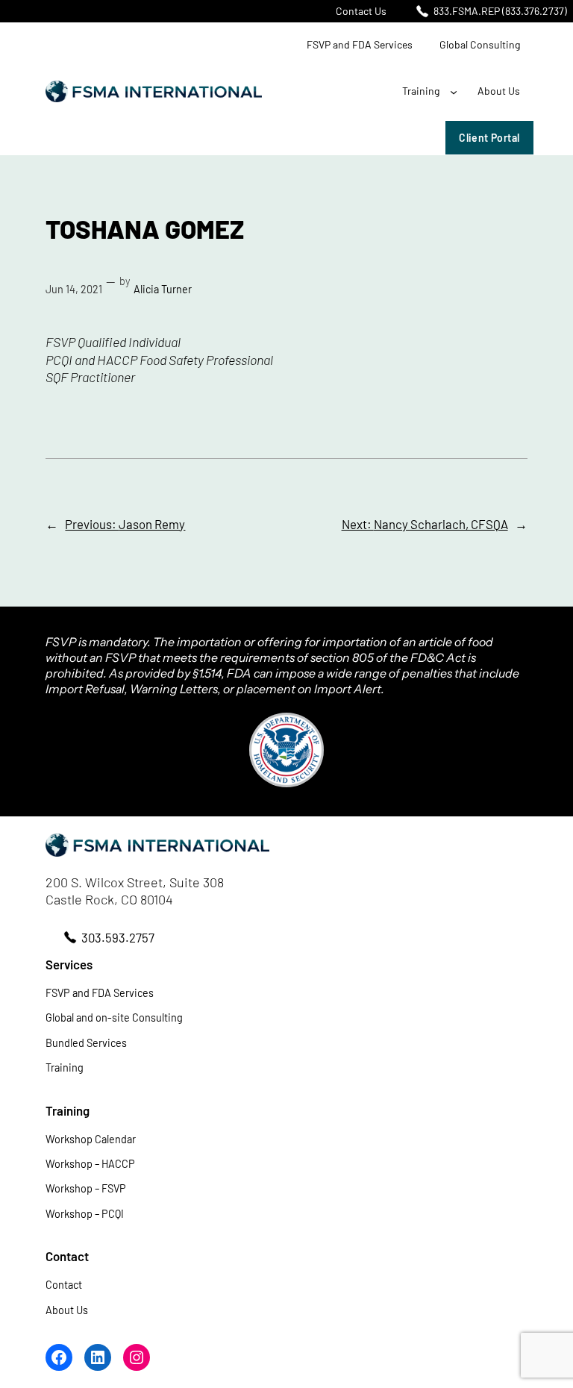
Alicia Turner (163, 289)
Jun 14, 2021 (74, 289)
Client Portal (489, 137)
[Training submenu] (453, 92)
